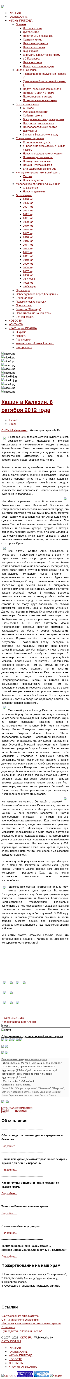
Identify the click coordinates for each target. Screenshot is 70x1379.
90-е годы (29, 279)
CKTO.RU (26, 1337)
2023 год (28, 210)
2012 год (28, 252)
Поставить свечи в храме (38, 92)
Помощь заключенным (37, 161)
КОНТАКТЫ (16, 324)
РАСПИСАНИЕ (18, 16)
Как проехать (24, 347)
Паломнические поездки (31, 301)
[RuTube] (13, 1040)
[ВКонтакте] (6, 1040)
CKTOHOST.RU (11, 1341)
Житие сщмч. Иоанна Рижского (35, 343)
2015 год (28, 241)
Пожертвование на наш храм (33, 313)
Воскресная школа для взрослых (43, 119)
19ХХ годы (29, 286)
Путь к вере (23, 290)
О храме (21, 24)
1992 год (28, 282)
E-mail (12, 424)
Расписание (23, 339)
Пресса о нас (24, 305)
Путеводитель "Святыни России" (21, 1331)
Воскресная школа (27, 104)
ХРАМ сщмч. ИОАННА (23, 328)
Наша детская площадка (38, 66)
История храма (32, 28)
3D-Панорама (31, 58)
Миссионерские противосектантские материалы (31, 1323)
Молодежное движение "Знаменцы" (38, 184)
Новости (21, 335)
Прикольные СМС (12, 1018)
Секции (27, 176)
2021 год (28, 218)
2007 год (28, 271)
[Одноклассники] (10, 1040)
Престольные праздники (38, 35)
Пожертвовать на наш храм (40, 100)
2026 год (28, 199)
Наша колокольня (34, 47)
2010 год (28, 260)
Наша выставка (32, 62)
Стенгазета (8, 1327)
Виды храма (30, 51)
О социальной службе (37, 142)
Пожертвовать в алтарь (37, 96)
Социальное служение (30, 138)
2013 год (28, 248)
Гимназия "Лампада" (28, 309)
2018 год (28, 229)
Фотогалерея (24, 195)
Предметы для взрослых (38, 123)
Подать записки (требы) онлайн (42, 89)
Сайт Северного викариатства (20, 1316)
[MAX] (2, 1040)
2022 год (28, 214)
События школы (33, 115)
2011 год (28, 256)
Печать (14, 420)
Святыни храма (32, 39)
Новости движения (34, 191)
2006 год (28, 275)
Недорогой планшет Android (18, 1021)
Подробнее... (9, 1146)
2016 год (28, 237)
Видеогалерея (24, 297)
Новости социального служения (42, 153)
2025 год (28, 203)
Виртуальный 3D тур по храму (41, 54)
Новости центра (33, 180)
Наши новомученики (35, 43)
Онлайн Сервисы (26, 70)
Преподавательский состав (40, 127)
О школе (28, 108)
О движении (30, 187)
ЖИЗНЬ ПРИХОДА (20, 20)
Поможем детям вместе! (38, 157)
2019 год (28, 225)
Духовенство (31, 32)
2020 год (28, 222)
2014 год (28, 244)
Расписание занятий (35, 111)
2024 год (28, 206)
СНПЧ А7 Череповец (14, 430)
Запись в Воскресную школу (40, 134)
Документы (30, 130)
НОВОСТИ (15, 320)
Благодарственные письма (39, 168)
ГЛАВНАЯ (15, 13)
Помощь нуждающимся (37, 165)
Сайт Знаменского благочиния (20, 1319)
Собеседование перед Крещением (37, 294)
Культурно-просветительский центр (38, 172)
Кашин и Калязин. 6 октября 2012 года (27, 405)
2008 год (28, 267)
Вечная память (25, 316)
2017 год (28, 233)
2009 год (28, 263)
